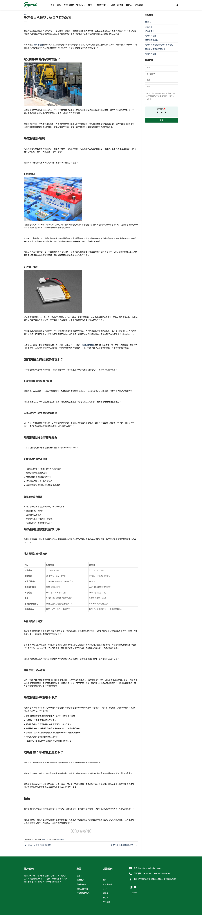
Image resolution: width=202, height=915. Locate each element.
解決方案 (101, 5)
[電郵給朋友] (81, 831)
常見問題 (139, 5)
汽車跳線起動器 (151, 40)
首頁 (52, 5)
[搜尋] (177, 5)
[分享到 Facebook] (72, 831)
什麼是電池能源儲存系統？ (122, 845)
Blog (43, 839)
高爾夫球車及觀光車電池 (155, 49)
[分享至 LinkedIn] (89, 831)
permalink (60, 839)
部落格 (120, 5)
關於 (59, 5)
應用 (90, 5)
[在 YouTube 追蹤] (135, 887)
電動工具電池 (150, 35)
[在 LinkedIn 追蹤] (131, 887)
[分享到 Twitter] (77, 831)
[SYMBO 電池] (31, 5)
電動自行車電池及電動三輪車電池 (159, 44)
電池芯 (79, 5)
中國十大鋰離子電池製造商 (39, 845)
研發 (113, 5)
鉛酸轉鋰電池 (150, 53)
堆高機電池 (149, 31)
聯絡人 (129, 5)
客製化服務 (68, 5)
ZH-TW (133, 892)
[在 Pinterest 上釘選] (85, 831)
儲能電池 (148, 26)
